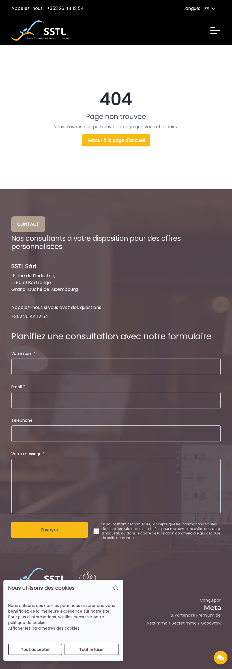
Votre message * (28, 454)
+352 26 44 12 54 (65, 8)
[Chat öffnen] (220, 657)
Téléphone (22, 420)
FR (207, 8)
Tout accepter (35, 649)
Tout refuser (91, 649)
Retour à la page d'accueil (116, 140)
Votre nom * (23, 353)
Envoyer (49, 530)
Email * (18, 387)
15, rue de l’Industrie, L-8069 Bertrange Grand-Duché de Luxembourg (44, 282)
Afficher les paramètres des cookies (44, 628)
